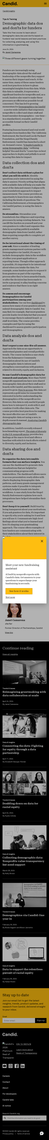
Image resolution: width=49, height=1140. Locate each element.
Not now (10, 597)
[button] (41, 1133)
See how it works (19, 591)
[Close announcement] (42, 541)
